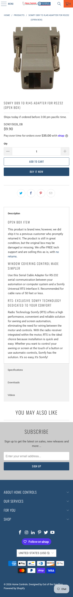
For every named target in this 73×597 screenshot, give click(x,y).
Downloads (14, 382)
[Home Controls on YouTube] (52, 532)
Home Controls (20, 584)
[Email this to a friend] (51, 193)
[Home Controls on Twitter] (46, 532)
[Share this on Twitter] (21, 193)
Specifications (15, 369)
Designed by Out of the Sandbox (46, 584)
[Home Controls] (36, 4)
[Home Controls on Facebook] (20, 532)
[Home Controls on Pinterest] (39, 532)
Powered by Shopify (14, 588)
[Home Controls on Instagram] (26, 532)
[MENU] (1, 4)
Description (14, 213)
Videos (11, 395)
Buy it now (36, 172)
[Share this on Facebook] (31, 193)
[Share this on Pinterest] (41, 193)
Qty (5, 143)
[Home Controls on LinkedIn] (33, 532)
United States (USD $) (34, 553)
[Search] (59, 4)
